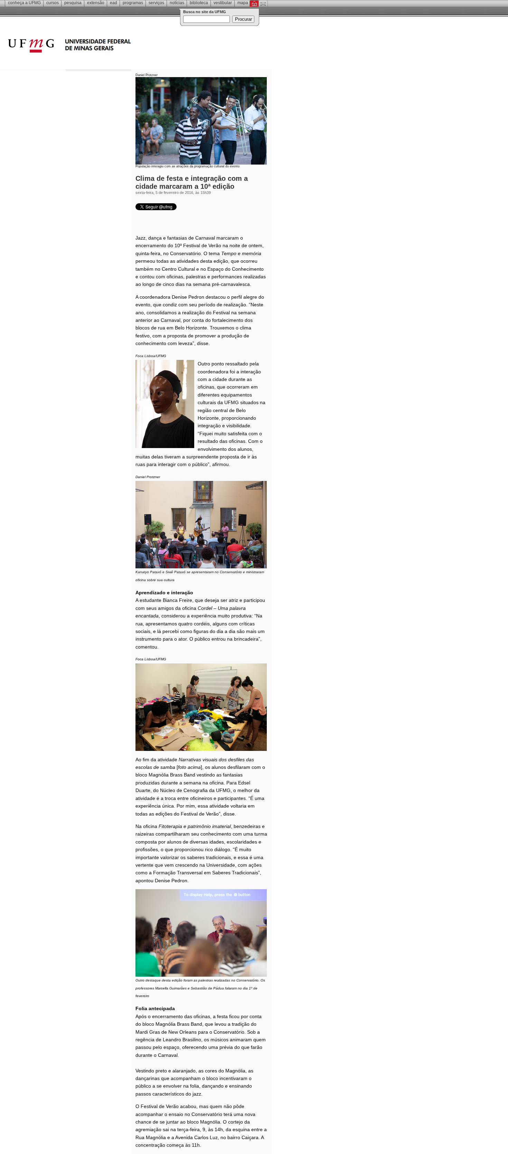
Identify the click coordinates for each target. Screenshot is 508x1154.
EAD (113, 2)
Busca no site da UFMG (204, 12)
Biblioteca (199, 2)
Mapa (242, 2)
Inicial (254, 3)
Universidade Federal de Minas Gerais (109, 47)
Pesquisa (73, 2)
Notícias (177, 2)
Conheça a (24, 2)
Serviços (156, 2)
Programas (133, 2)
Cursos (52, 2)
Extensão (95, 2)
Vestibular (223, 2)
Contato (263, 3)
